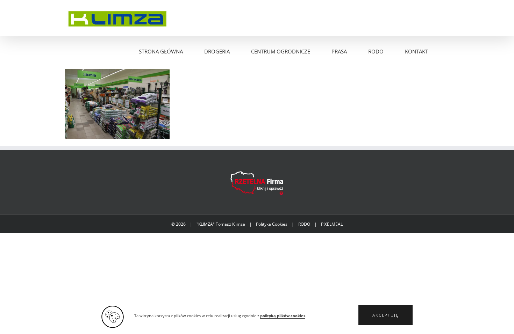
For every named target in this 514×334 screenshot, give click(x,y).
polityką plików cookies (282, 315)
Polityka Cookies (271, 224)
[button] (385, 315)
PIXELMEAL (332, 224)
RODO (304, 224)
